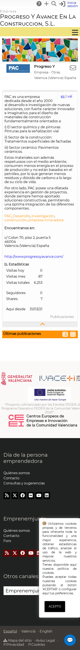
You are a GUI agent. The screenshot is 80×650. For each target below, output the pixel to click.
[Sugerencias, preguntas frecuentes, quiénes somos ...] (39, 3)
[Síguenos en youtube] (38, 495)
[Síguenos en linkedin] (47, 495)
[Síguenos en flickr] (31, 495)
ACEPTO (55, 606)
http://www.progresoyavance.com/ (33, 257)
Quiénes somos (16, 473)
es (63, 96)
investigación (43, 216)
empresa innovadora (46, 220)
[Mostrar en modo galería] (73, 335)
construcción (15, 220)
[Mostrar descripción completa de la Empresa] (40, 324)
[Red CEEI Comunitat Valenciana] (43, 426)
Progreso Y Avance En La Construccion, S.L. (38, 20)
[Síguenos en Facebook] (22, 495)
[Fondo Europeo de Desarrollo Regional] (49, 401)
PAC (8, 216)
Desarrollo (21, 216)
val (69, 96)
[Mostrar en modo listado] (65, 335)
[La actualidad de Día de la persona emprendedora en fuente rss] (6, 495)
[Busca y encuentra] (54, 3)
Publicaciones (62, 317)
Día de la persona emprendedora (25, 458)
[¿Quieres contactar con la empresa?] (73, 68)
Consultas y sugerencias (24, 483)
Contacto (11, 478)
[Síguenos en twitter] (15, 495)
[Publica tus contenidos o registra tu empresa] (46, 3)
